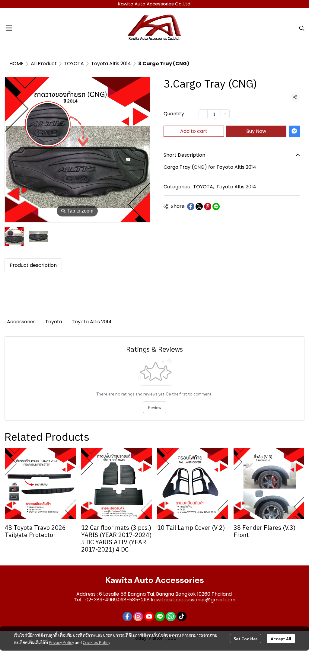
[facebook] (127, 616)
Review (154, 407)
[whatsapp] (171, 616)
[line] (160, 616)
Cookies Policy (96, 642)
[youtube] (149, 616)
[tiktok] (181, 616)
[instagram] (138, 616)
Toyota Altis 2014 (111, 63)
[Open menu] (9, 28)
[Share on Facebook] (190, 206)
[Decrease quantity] (203, 114)
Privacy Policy (61, 642)
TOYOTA (74, 63)
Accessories (21, 321)
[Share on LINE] (216, 206)
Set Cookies (245, 638)
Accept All (281, 638)
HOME (16, 63)
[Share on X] (199, 206)
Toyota (53, 321)
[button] (302, 28)
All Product (44, 63)
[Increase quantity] (225, 114)
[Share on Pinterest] (207, 206)
